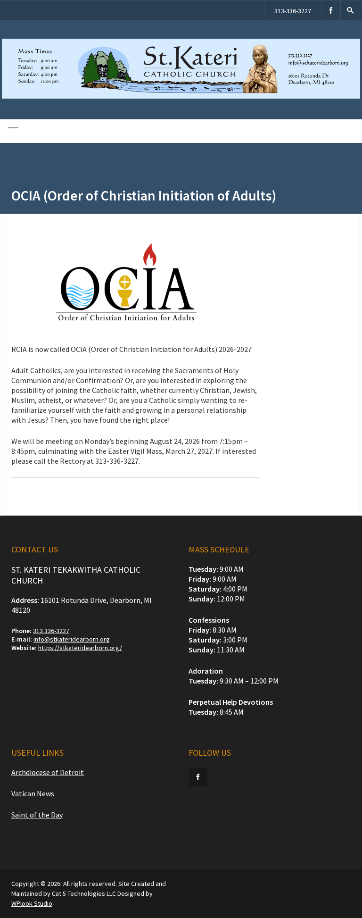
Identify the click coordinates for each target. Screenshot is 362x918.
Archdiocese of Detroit (47, 772)
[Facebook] (330, 10)
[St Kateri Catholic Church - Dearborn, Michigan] (181, 96)
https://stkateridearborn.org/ (80, 647)
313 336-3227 (51, 630)
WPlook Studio (31, 903)
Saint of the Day (37, 814)
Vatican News (32, 793)
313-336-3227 (292, 11)
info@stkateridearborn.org (71, 639)
